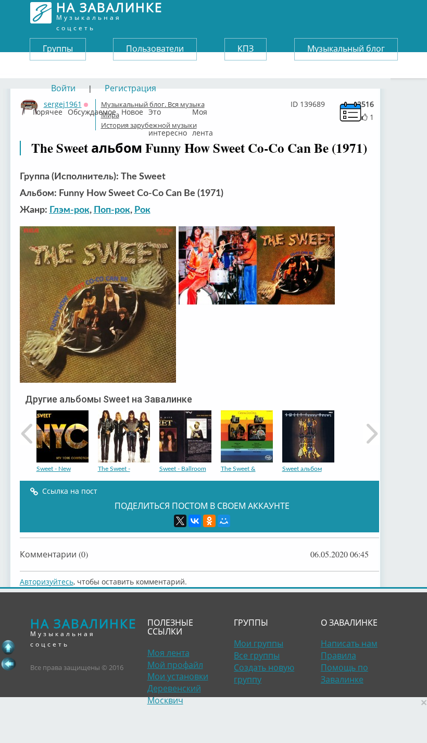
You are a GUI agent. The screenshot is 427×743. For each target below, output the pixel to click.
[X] (180, 521)
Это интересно (167, 109)
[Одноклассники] (209, 521)
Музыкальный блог (346, 48)
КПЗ (245, 48)
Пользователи (155, 48)
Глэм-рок (69, 210)
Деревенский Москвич (174, 694)
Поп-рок (112, 210)
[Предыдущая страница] (8, 663)
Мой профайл (175, 665)
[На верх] (8, 647)
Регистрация (130, 88)
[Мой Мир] (224, 521)
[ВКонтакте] (195, 521)
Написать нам (349, 643)
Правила (338, 655)
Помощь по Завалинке (344, 673)
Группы (58, 48)
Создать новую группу (264, 673)
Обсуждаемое (92, 109)
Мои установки (177, 676)
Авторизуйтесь (46, 582)
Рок (142, 210)
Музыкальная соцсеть (109, 12)
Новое (132, 109)
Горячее (47, 109)
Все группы (257, 655)
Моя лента (202, 109)
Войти (63, 88)
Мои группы (258, 643)
